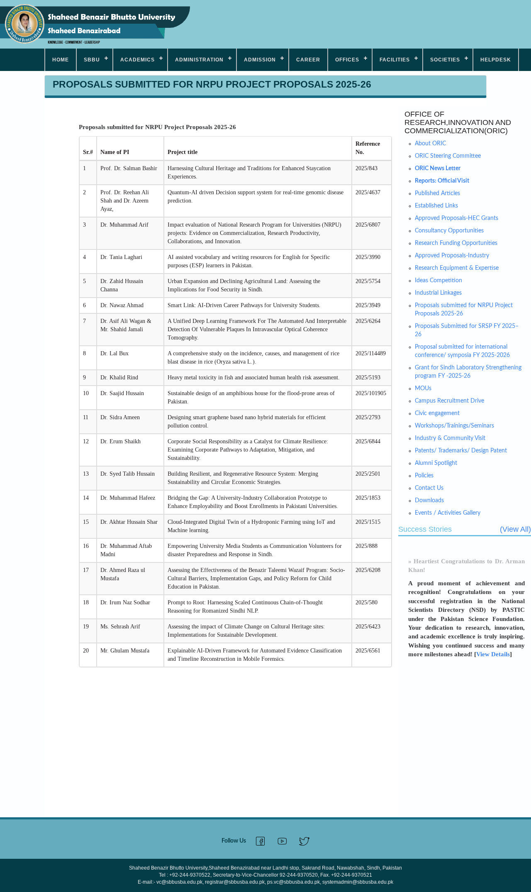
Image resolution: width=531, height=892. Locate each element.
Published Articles (437, 193)
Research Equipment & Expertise (457, 268)
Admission (260, 60)
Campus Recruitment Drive (449, 401)
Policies (424, 476)
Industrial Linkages (438, 293)
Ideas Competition (438, 280)
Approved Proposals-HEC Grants (456, 218)
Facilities (395, 60)
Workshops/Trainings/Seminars (454, 426)
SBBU (92, 60)
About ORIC (430, 144)
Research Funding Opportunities (456, 243)
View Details (493, 648)
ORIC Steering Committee (448, 156)
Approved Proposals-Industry (452, 256)
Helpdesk (495, 60)
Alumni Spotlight (436, 463)
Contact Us (429, 488)
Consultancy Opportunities (449, 231)
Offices (347, 60)
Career (308, 60)
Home (60, 60)
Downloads (429, 500)
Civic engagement (437, 413)
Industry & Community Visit (450, 438)
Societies (445, 60)
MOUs (423, 388)
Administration (199, 60)
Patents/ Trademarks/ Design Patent (461, 451)
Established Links (436, 206)
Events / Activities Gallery (447, 513)
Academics (137, 60)
